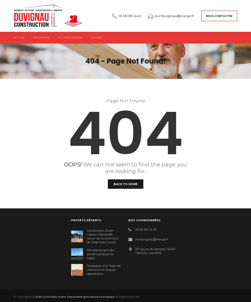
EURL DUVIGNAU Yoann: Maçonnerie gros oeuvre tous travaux (75, 296)
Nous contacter (219, 15)
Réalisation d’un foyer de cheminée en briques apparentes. (104, 270)
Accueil (19, 37)
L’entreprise (41, 37)
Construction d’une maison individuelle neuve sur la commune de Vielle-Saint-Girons (103, 236)
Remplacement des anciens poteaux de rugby (100, 254)
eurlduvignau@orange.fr (175, 16)
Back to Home (125, 184)
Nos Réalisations (70, 37)
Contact (97, 37)
